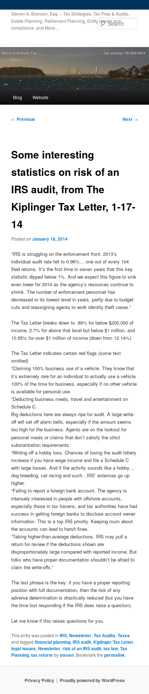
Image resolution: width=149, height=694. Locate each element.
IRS (63, 635)
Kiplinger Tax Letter (113, 642)
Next (130, 119)
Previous (23, 119)
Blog (17, 97)
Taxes (124, 635)
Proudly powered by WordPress (92, 680)
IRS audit (82, 642)
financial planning (53, 642)
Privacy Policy (39, 680)
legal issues (23, 648)
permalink (114, 655)
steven (67, 655)
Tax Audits (104, 635)
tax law (110, 648)
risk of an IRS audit (82, 648)
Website (40, 97)
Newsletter (80, 635)
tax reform (42, 655)
